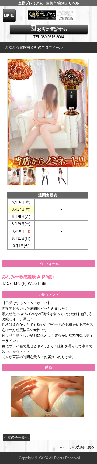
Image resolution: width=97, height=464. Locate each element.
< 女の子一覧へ (16, 437)
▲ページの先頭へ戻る (76, 447)
